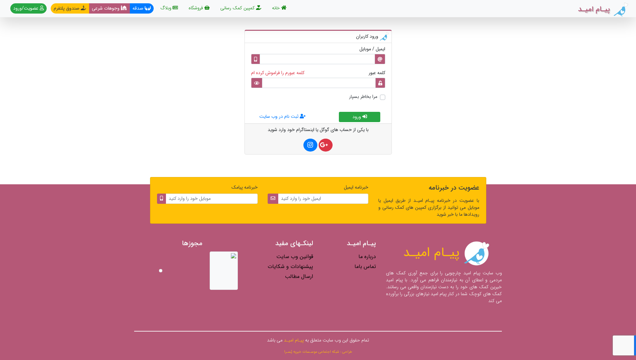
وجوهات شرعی (106, 8)
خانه (275, 8)
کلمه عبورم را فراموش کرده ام (277, 72)
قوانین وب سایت (294, 256)
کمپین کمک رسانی (238, 8)
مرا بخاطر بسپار (363, 96)
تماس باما (365, 266)
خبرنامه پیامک (245, 187)
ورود (357, 116)
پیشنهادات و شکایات (290, 266)
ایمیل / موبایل (372, 49)
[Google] (326, 145)
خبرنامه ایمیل (356, 187)
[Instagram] (310, 145)
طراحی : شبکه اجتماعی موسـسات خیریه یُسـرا (318, 352)
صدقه (138, 8)
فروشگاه (196, 8)
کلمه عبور (377, 72)
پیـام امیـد (433, 253)
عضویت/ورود (26, 8)
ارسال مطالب (299, 276)
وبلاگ (166, 8)
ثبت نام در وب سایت (279, 116)
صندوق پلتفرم (67, 8)
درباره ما (367, 256)
